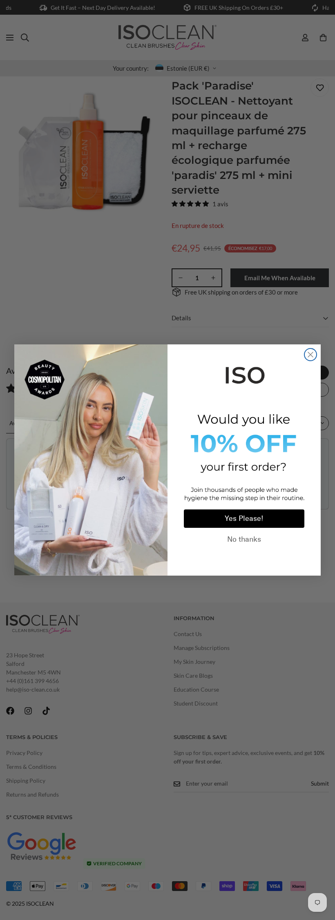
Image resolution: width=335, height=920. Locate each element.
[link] (244, 374)
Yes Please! (244, 518)
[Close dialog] (310, 354)
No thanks (244, 539)
